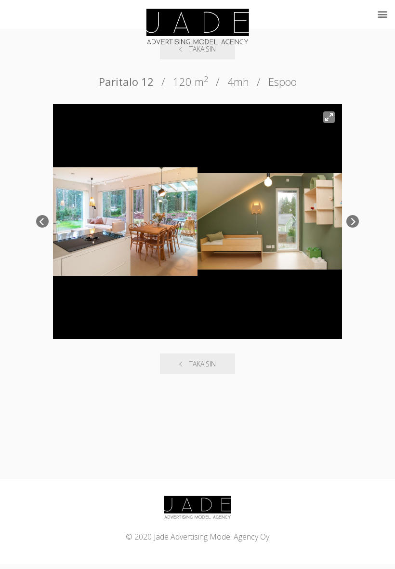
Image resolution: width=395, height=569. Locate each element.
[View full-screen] (329, 117)
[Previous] (42, 221)
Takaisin (202, 363)
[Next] (352, 221)
